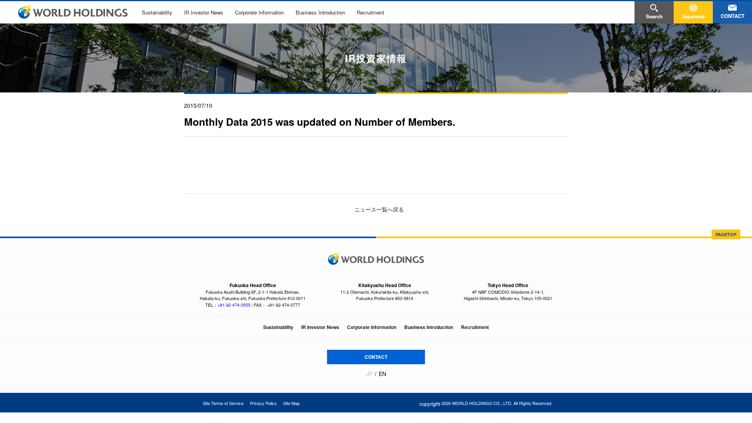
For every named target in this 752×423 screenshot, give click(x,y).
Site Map (291, 403)
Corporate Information (259, 12)
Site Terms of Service (223, 403)
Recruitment (370, 12)
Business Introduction (320, 12)
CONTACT (376, 356)
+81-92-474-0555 (233, 305)
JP (369, 374)
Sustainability (157, 12)
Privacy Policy (263, 403)
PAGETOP (726, 234)
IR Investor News (203, 12)
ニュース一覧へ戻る (378, 209)
